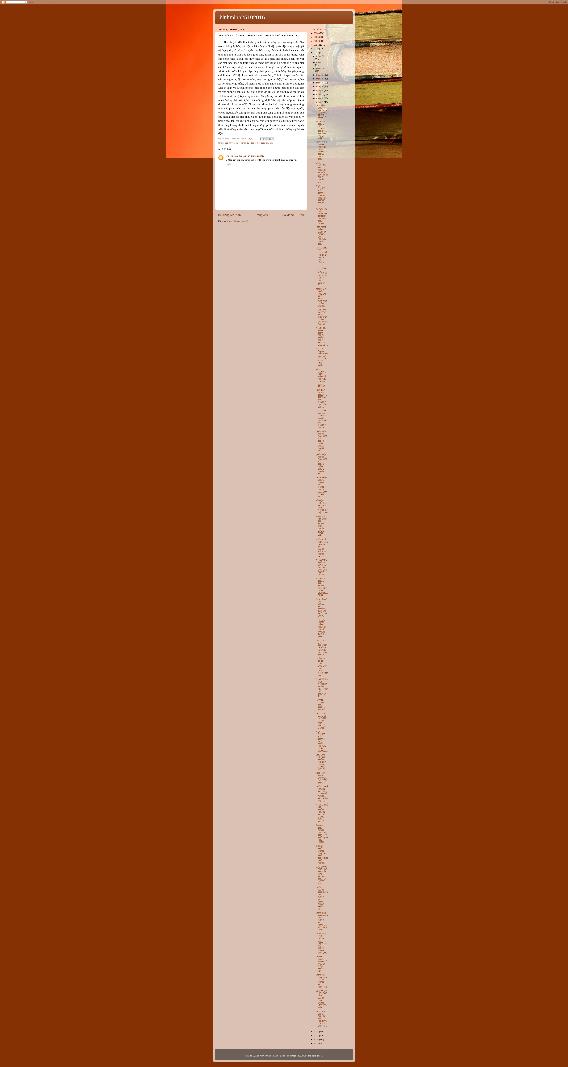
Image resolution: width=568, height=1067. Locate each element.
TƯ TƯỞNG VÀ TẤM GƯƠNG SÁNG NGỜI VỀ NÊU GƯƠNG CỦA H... (321, 419)
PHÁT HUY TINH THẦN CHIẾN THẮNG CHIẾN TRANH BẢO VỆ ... (322, 336)
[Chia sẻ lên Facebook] (269, 138)
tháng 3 (320, 94)
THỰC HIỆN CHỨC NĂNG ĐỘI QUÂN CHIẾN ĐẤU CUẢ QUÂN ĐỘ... (321, 487)
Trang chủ (261, 215)
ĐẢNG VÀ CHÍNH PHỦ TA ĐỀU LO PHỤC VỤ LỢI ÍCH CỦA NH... (321, 1018)
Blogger (318, 1056)
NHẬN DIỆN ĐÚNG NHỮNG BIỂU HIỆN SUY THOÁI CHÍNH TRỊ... (321, 150)
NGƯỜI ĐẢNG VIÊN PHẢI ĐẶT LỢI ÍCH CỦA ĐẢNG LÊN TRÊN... (322, 357)
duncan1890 (295, 1056)
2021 (316, 45)
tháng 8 (320, 79)
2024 (316, 33)
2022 (316, 41)
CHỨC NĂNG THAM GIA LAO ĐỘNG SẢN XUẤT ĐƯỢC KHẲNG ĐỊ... (322, 898)
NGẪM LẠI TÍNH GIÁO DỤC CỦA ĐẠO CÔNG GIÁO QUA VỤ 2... (322, 667)
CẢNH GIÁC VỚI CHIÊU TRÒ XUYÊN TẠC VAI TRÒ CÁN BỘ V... (321, 607)
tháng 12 (320, 56)
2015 (316, 1043)
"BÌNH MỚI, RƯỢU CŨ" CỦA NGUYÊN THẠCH (321, 778)
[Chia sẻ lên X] (267, 138)
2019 (316, 53)
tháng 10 (320, 69)
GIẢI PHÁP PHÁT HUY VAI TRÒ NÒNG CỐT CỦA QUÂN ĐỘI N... (321, 297)
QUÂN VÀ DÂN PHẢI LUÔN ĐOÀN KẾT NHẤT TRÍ (321, 981)
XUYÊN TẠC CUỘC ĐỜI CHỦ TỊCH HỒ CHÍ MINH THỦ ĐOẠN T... (321, 216)
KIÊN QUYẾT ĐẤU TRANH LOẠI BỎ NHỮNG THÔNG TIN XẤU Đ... (321, 195)
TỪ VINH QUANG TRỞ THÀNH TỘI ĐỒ (320, 705)
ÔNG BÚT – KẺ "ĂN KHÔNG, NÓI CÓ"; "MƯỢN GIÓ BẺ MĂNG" (321, 762)
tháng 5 (320, 87)
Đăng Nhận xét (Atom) (237, 221)
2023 (316, 37)
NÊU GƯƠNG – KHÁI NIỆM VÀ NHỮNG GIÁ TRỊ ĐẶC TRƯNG (322, 377)
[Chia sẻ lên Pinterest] (272, 138)
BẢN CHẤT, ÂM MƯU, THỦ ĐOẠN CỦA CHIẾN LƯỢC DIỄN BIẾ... (321, 526)
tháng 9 (320, 75)
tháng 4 (320, 90)
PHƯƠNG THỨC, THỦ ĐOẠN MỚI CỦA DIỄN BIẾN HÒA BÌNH (321, 586)
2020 (316, 49)
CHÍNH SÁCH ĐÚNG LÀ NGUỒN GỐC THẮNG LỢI (321, 964)
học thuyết (229, 143)
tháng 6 (320, 83)
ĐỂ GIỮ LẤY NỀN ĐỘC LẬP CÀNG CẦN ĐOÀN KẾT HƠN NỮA (321, 999)
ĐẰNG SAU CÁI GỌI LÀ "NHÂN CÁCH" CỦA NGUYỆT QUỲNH (321, 720)
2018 (316, 1032)
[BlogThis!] (264, 138)
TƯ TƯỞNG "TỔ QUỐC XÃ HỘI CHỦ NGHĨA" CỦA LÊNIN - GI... (321, 256)
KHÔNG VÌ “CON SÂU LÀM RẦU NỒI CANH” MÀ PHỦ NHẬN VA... (322, 547)
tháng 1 (320, 102)
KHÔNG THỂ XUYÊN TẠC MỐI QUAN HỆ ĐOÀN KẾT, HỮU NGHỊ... (322, 794)
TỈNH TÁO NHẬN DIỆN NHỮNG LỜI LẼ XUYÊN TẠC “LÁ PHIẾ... (321, 628)
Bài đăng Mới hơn (229, 215)
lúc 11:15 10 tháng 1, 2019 (251, 156)
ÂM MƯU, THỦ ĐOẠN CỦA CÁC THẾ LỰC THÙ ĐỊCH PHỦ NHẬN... (322, 833)
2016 (316, 1039)
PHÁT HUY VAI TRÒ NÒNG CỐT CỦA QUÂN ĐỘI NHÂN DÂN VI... (322, 317)
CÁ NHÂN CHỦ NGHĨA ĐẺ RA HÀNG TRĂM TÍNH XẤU (322, 111)
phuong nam (231, 156)
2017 (316, 1036)
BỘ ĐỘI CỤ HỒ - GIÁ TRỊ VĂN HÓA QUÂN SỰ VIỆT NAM (322, 506)
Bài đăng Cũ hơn (293, 215)
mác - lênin (240, 143)
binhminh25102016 (242, 17)
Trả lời (228, 164)
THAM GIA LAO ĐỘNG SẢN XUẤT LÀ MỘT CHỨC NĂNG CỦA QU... (321, 943)
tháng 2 (320, 98)
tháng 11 (320, 62)
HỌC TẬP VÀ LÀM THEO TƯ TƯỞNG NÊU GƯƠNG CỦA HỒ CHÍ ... (321, 398)
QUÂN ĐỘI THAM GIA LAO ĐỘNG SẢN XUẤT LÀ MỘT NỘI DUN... (322, 921)
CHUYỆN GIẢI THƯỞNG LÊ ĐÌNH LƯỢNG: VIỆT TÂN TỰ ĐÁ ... (321, 647)
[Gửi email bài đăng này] (261, 138)
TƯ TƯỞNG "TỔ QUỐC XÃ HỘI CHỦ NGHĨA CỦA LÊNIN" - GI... (321, 276)
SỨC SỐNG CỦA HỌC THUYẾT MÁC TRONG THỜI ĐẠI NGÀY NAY (321, 875)
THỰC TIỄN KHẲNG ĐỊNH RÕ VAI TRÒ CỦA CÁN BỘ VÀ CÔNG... (321, 567)
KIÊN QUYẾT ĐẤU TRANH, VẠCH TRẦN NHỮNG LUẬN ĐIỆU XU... (322, 741)
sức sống (251, 143)
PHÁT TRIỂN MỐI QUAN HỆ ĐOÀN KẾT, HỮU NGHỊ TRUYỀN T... (322, 687)
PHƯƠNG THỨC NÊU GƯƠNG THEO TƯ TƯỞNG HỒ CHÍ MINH (321, 129)
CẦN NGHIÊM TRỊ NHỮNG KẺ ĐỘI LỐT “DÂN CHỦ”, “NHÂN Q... (322, 172)
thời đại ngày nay (265, 143)
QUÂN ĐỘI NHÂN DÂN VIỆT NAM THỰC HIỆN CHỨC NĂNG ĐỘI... (321, 441)
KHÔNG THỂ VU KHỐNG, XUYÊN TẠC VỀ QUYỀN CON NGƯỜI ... (322, 813)
